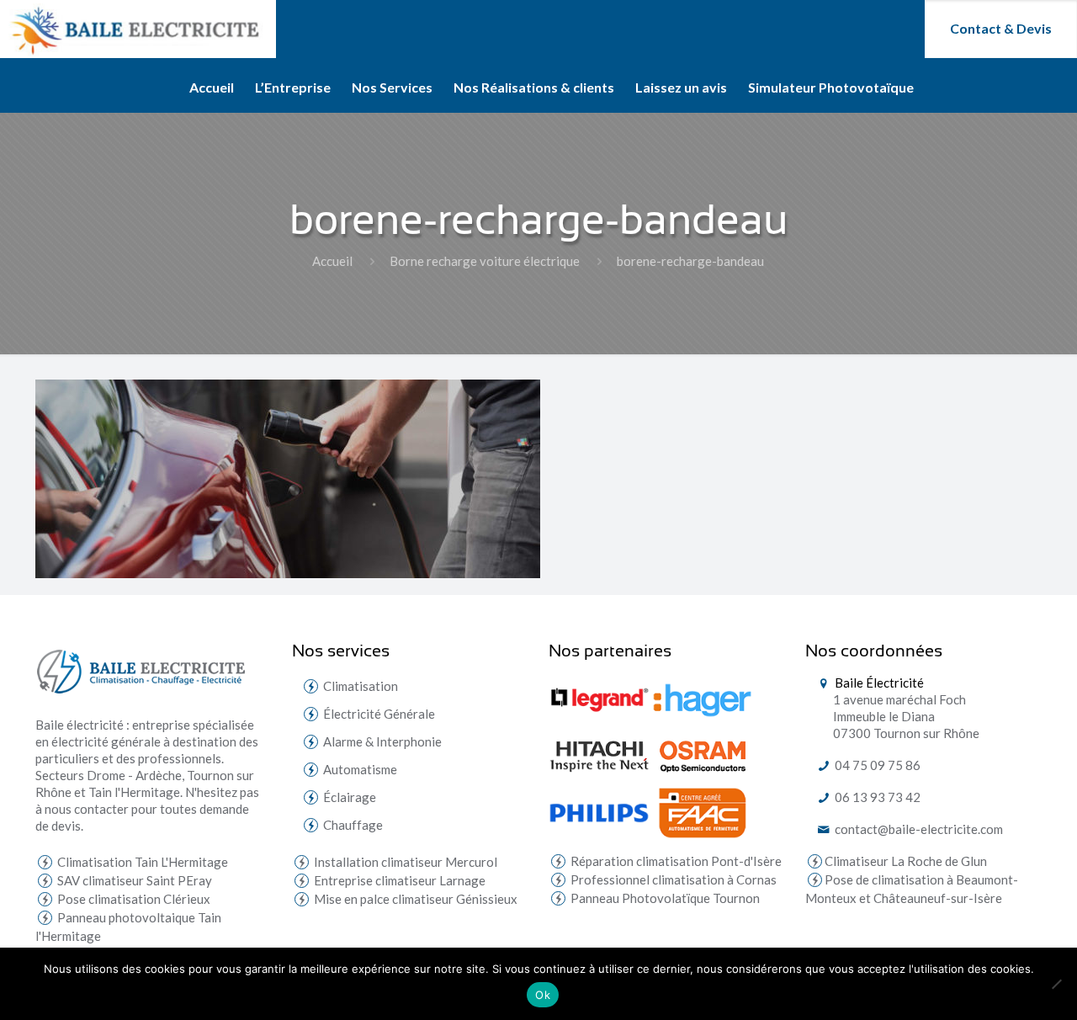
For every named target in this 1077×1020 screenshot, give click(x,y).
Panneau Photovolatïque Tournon (664, 898)
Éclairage (349, 797)
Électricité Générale (379, 713)
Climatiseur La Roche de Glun (906, 861)
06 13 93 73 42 (876, 797)
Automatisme (360, 769)
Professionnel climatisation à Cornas (672, 879)
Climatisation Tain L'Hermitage (141, 861)
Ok (542, 994)
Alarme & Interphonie (382, 741)
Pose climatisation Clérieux (132, 898)
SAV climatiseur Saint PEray (133, 880)
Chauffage (353, 824)
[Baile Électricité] (138, 29)
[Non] (1056, 983)
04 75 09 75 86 (876, 765)
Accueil (332, 260)
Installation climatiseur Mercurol (404, 861)
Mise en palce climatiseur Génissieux (414, 898)
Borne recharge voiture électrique (485, 260)
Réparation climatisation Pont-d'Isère (675, 861)
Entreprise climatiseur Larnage (398, 880)
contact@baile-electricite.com (917, 829)
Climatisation (360, 685)
